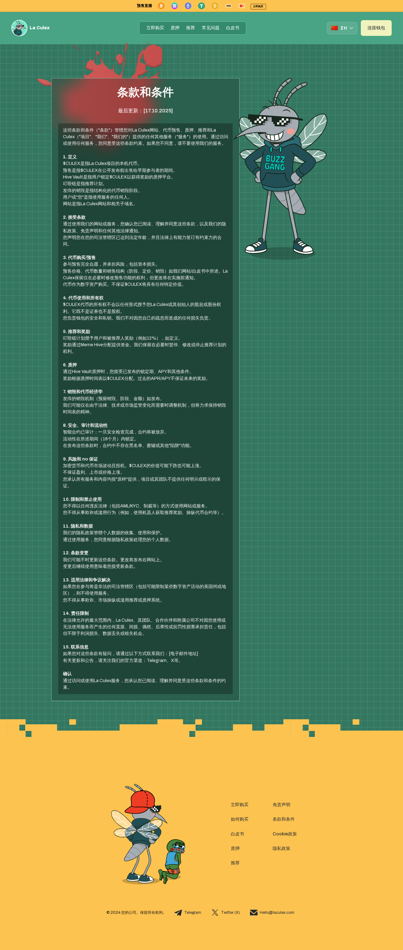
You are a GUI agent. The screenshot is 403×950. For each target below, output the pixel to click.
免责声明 (281, 804)
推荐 (190, 27)
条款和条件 (284, 819)
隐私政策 (281, 848)
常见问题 (210, 27)
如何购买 (239, 819)
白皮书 (232, 27)
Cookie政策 (285, 834)
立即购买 (155, 27)
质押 (175, 27)
